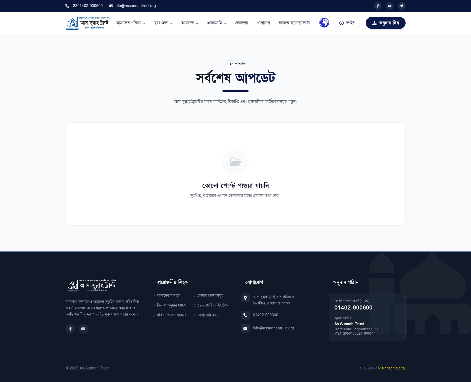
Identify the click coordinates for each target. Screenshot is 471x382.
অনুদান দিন (389, 23)
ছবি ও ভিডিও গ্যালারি (171, 315)
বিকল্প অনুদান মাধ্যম (171, 305)
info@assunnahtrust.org (135, 5)
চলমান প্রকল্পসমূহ (210, 295)
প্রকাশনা (241, 23)
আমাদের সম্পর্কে (168, 295)
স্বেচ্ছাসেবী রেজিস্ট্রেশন (213, 305)
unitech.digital (394, 368)
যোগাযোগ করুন (208, 315)
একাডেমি (214, 23)
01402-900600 (265, 315)
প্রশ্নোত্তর (263, 23)
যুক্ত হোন (161, 23)
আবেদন (187, 23)
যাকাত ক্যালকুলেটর (294, 23)
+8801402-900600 (87, 5)
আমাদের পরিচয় (128, 23)
